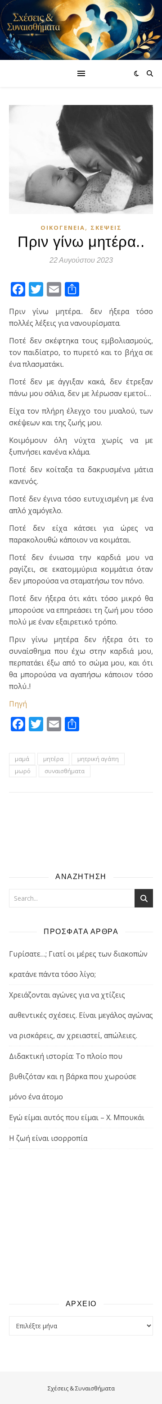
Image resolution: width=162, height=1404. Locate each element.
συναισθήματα (65, 771)
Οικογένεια (62, 227)
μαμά (22, 759)
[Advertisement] (81, 1223)
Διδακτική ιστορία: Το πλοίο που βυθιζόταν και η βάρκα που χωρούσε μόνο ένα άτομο (72, 1076)
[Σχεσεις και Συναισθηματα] (81, 30)
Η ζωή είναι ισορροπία (48, 1138)
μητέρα (53, 759)
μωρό (23, 771)
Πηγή (18, 704)
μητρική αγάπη (98, 759)
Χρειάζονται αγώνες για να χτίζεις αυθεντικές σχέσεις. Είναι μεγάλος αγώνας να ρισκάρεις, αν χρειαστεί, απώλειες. (81, 1015)
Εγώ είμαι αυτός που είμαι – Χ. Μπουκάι (76, 1117)
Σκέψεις (106, 227)
